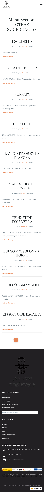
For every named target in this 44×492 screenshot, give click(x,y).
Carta (4, 431)
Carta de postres (8, 435)
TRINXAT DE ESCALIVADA (22, 220)
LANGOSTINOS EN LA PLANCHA (22, 156)
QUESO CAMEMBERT (22, 285)
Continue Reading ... (8, 57)
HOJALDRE (22, 124)
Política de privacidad (10, 404)
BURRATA (22, 95)
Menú (4, 428)
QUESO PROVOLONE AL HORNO (22, 253)
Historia (5, 424)
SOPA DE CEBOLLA (22, 68)
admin (23, 46)
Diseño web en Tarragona (27, 487)
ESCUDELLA (22, 42)
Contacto (5, 438)
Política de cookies (9, 408)
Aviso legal (6, 401)
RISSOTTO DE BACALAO (22, 314)
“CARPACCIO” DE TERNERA (22, 186)
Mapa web (6, 397)
